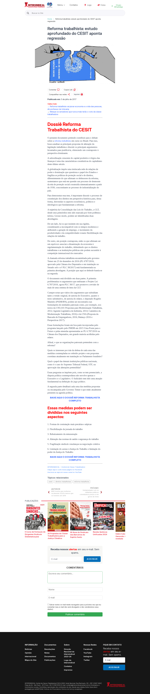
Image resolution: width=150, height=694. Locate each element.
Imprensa (68, 670)
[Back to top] (144, 688)
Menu (60, 5)
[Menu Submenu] (65, 5)
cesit (50, 482)
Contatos (74, 5)
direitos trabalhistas (63, 482)
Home (49, 19)
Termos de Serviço (68, 689)
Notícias (28, 649)
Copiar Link (68, 90)
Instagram (88, 656)
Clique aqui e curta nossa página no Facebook (64, 470)
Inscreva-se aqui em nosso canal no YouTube (64, 472)
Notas (47, 653)
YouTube (87, 653)
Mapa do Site (30, 660)
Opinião (28, 653)
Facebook (88, 649)
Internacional (30, 656)
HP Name (25, 18)
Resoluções (49, 649)
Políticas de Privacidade (52, 689)
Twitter (87, 660)
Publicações (49, 660)
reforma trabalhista (81, 482)
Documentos (50, 656)
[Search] (28, 13)
